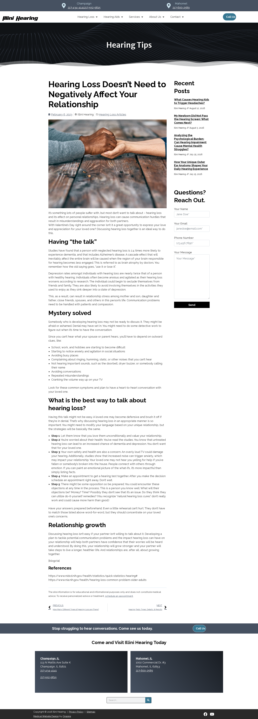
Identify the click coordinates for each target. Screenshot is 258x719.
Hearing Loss (85, 16)
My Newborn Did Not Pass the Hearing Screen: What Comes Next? (191, 119)
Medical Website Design (46, 716)
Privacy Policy (76, 711)
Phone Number (184, 237)
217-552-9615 (92, 7)
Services (134, 16)
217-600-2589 (181, 7)
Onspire (67, 716)
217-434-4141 (76, 7)
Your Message (183, 252)
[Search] (148, 700)
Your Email (180, 223)
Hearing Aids (112, 16)
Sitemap (91, 711)
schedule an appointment (119, 596)
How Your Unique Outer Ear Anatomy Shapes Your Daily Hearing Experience (191, 165)
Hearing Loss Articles (112, 114)
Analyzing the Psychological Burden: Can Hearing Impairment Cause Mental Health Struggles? (190, 142)
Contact (175, 16)
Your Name (181, 209)
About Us (155, 16)
